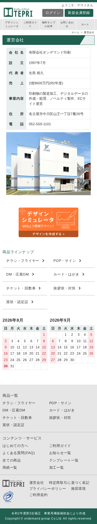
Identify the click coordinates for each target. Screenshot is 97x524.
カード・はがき (66, 274)
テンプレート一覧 (64, 460)
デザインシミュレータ (12, 24)
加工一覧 (56, 467)
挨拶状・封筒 (64, 288)
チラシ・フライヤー (22, 261)
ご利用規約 (38, 495)
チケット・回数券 (21, 288)
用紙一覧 (9, 467)
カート (85, 24)
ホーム (76, 32)
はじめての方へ (15, 446)
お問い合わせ (67, 24)
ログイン (53, 13)
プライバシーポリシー (47, 489)
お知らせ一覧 (60, 453)
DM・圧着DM (17, 274)
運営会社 (36, 483)
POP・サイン (64, 261)
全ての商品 (11, 460)
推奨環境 (78, 489)
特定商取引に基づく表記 (69, 483)
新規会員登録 (79, 13)
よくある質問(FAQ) (18, 453)
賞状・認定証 (17, 302)
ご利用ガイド (30, 24)
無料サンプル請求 (48, 24)
